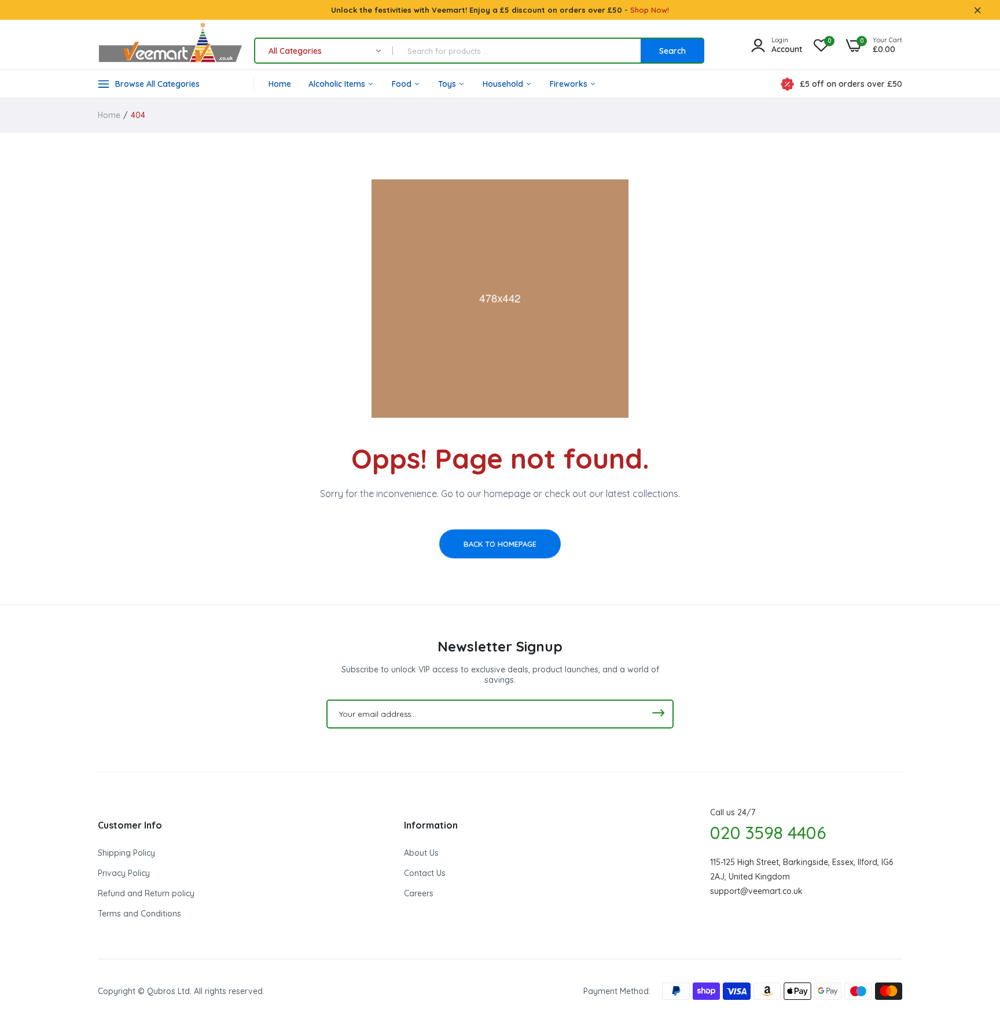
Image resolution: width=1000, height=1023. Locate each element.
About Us (421, 853)
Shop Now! (649, 9)
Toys (448, 84)
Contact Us (425, 873)
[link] (968, 939)
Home (280, 84)
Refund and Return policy (146, 893)
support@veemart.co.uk (756, 891)
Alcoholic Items (337, 84)
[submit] (658, 714)
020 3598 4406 (768, 833)
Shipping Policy (126, 853)
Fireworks (570, 84)
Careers (418, 893)
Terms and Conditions (139, 913)
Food (403, 84)
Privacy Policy (124, 873)
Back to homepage (500, 544)
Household (504, 84)
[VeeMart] (170, 44)
